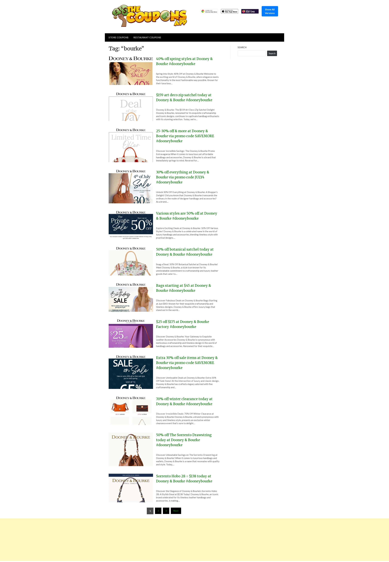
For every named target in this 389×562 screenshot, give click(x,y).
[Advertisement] (91, 539)
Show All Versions (270, 11)
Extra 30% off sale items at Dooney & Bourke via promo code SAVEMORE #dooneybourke (187, 363)
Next (176, 510)
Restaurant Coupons (147, 37)
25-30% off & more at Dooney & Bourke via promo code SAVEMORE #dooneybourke (185, 136)
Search (242, 47)
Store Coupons (119, 37)
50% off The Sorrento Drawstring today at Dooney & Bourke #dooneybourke (184, 440)
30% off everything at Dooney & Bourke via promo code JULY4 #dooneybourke (182, 177)
